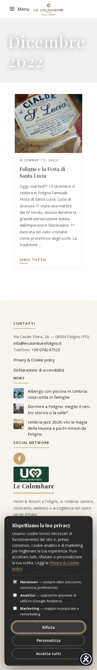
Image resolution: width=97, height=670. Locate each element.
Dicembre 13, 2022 (38, 160)
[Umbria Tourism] (31, 474)
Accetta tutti (48, 653)
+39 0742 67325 (46, 349)
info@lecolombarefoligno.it (37, 343)
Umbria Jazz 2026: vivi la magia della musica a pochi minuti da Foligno (57, 428)
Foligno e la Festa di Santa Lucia (42, 172)
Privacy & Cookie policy (34, 359)
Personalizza (49, 640)
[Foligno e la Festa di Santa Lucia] (48, 123)
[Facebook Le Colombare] (19, 459)
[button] (20, 9)
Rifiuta (48, 627)
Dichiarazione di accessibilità (38, 370)
